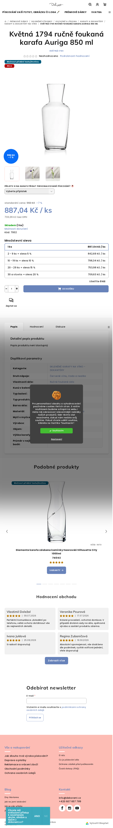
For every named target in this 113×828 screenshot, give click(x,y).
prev (7, 531)
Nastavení (56, 439)
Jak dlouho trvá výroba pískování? (26, 756)
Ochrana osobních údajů (20, 773)
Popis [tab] (14, 326)
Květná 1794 (57, 51)
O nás (62, 755)
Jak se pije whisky (14, 806)
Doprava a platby (15, 760)
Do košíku (68, 288)
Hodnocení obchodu (56, 596)
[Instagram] (69, 808)
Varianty (54, 570)
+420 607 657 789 (70, 801)
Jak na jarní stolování (15, 802)
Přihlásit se (35, 717)
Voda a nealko (77, 376)
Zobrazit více (56, 660)
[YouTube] (77, 808)
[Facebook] (62, 808)
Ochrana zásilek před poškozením (76, 764)
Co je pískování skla (69, 760)
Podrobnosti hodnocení (74, 56)
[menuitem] (31, 12)
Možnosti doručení (16, 229)
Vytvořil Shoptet (99, 823)
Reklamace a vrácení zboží (21, 764)
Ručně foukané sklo (62, 382)
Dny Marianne (12, 797)
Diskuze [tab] (60, 326)
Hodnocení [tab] (37, 326)
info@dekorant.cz (70, 798)
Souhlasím (58, 430)
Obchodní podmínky (17, 768)
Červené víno (58, 376)
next (106, 531)
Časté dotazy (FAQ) (69, 769)
